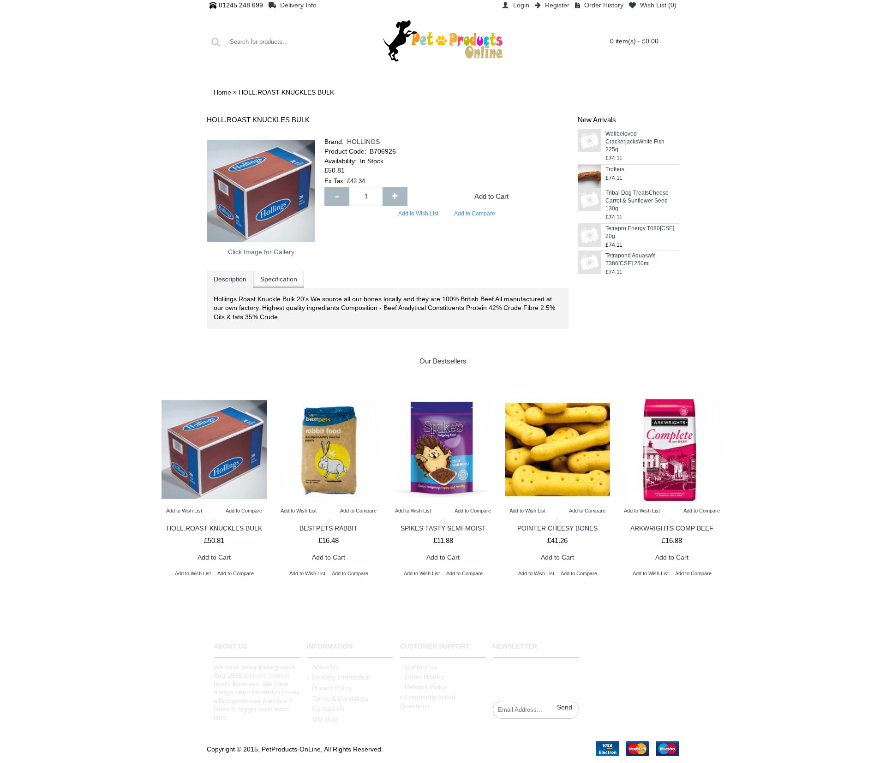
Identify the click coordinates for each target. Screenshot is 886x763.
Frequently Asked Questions (427, 701)
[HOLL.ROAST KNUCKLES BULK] (261, 191)
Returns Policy (426, 687)
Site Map (325, 719)
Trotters (614, 169)
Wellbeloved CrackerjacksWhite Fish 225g (634, 142)
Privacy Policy (332, 687)
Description (230, 279)
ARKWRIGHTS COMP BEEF (671, 528)
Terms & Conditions (340, 698)
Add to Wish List (418, 213)
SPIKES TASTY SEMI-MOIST (443, 528)
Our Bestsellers (443, 361)
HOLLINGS (363, 141)
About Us (325, 667)
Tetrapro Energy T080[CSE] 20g (639, 232)
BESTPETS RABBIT (328, 528)
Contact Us (328, 708)
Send (564, 707)
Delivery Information (341, 677)
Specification (278, 279)
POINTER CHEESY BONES (557, 528)
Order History (424, 676)
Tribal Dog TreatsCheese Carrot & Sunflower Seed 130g (637, 201)
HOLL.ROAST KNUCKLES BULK (214, 528)
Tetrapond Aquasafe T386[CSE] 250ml (630, 259)
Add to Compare (474, 213)
